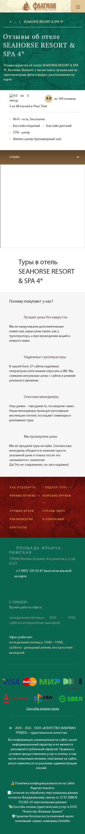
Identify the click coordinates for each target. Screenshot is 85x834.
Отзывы (14, 157)
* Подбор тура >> (57, 487)
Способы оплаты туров (42, 709)
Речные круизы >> (25, 495)
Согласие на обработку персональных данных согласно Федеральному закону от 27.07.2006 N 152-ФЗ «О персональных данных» (43, 797)
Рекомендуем (21, 519)
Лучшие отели (22, 511)
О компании (53, 519)
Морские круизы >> (56, 499)
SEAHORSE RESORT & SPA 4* (43, 22)
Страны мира (53, 511)
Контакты (18, 527)
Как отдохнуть (23, 487)
